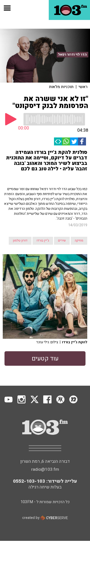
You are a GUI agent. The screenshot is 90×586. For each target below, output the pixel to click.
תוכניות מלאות (61, 87)
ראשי (83, 87)
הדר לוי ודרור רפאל (72, 54)
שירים (62, 240)
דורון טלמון (20, 240)
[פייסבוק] (82, 141)
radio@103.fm (45, 469)
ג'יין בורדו (42, 240)
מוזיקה (79, 240)
